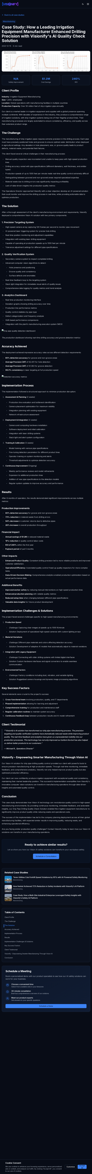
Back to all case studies (14, 15)
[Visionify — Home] (10, 4)
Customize (71, 1167)
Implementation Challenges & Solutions (19, 941)
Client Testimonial (11, 950)
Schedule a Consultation (46, 856)
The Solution (10, 925)
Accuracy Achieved (12, 929)
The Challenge (10, 921)
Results (7, 937)
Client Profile (9, 917)
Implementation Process (13, 933)
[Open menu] (88, 4)
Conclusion (9, 958)
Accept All (82, 1167)
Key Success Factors (12, 946)
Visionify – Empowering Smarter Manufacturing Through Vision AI (29, 954)
